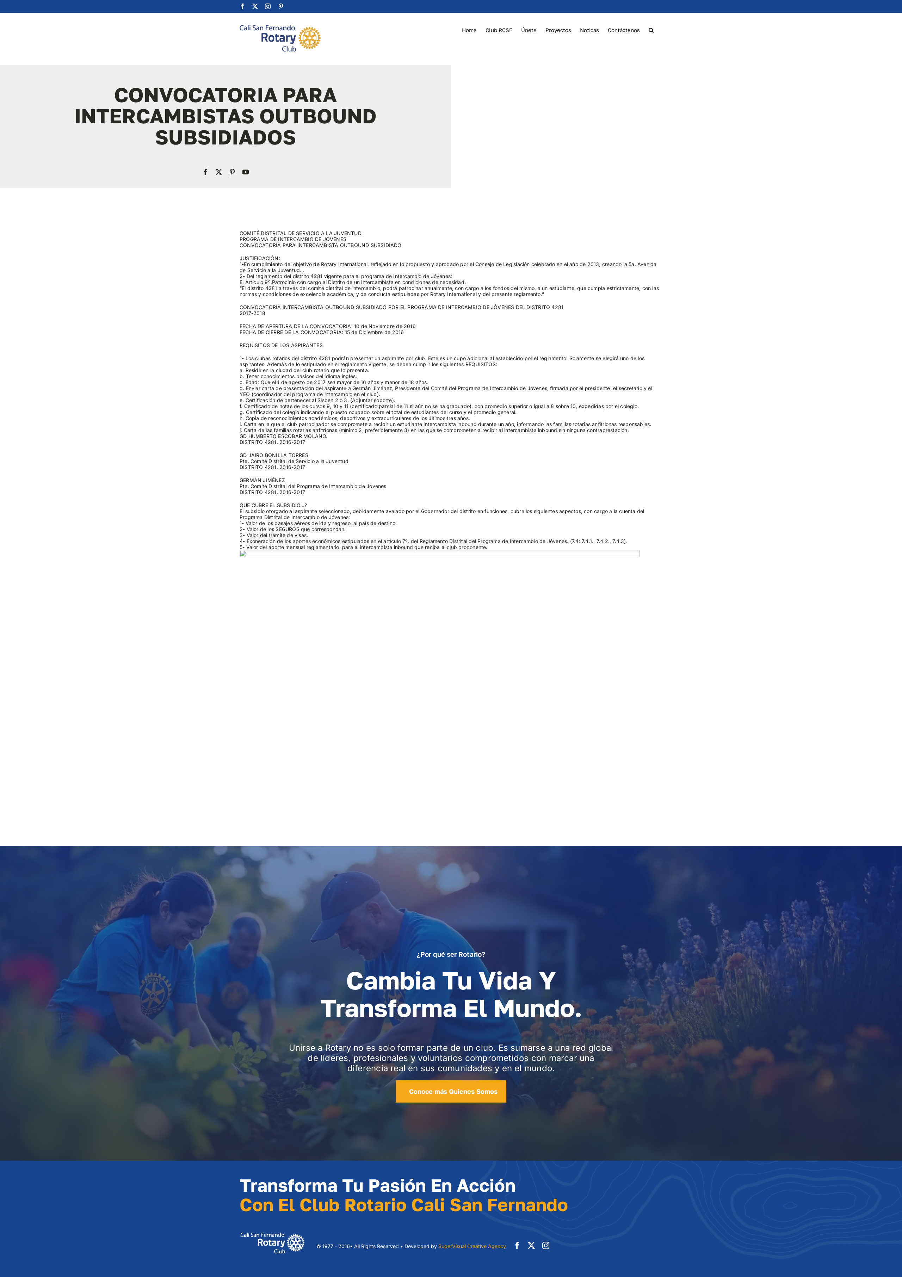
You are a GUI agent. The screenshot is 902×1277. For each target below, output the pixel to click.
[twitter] (219, 172)
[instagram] (545, 1245)
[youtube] (245, 172)
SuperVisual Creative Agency (472, 1246)
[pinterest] (232, 172)
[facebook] (205, 172)
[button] (651, 29)
